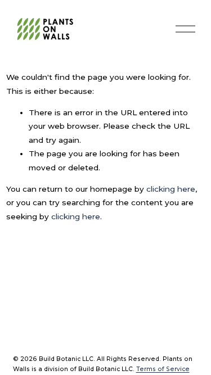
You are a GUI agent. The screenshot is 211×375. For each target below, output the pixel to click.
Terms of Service (163, 369)
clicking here (170, 188)
